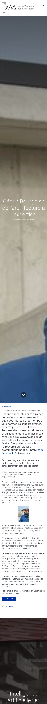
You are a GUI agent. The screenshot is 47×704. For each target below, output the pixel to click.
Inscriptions (8, 599)
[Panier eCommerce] (43, 5)
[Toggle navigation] (4, 12)
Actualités (7, 407)
